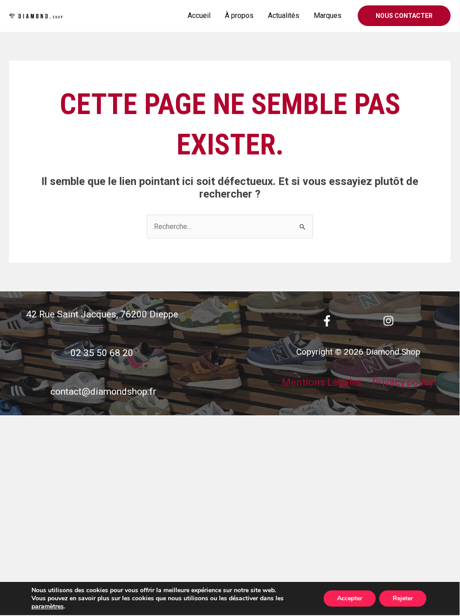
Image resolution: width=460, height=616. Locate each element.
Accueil (199, 15)
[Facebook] (327, 320)
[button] (404, 15)
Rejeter (403, 598)
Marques (328, 15)
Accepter (349, 598)
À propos (239, 15)
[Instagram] (388, 320)
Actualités (283, 15)
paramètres (47, 607)
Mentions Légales (322, 382)
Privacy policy (403, 382)
